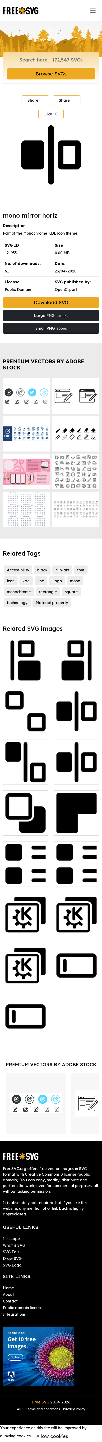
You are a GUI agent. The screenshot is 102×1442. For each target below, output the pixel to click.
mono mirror (70, 778)
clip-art (62, 570)
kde (26, 581)
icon (10, 581)
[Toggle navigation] (92, 10)
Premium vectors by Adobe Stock (43, 364)
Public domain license (22, 1307)
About (8, 1294)
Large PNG (51, 315)
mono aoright (71, 676)
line (41, 581)
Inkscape (11, 1238)
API (20, 1409)
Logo (57, 581)
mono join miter (73, 829)
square (71, 591)
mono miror (69, 727)
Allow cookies (52, 1436)
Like (51, 114)
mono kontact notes (25, 978)
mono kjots (18, 930)
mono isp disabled (24, 727)
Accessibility (18, 570)
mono (75, 581)
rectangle (48, 591)
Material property (52, 602)
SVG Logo (12, 1265)
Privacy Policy (74, 1409)
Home (8, 1287)
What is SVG (14, 1245)
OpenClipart (66, 289)
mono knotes (70, 930)
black (42, 570)
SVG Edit (11, 1251)
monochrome (19, 591)
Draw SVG (12, 1258)
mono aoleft (19, 676)
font (80, 570)
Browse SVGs (51, 74)
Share (33, 100)
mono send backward (26, 826)
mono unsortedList (76, 879)
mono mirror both (23, 778)
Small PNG (51, 328)
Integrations (14, 1314)
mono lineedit (20, 1032)
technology (17, 602)
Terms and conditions (43, 1409)
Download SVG (51, 302)
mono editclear (73, 981)
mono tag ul (19, 879)
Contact (10, 1301)
